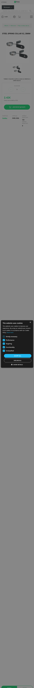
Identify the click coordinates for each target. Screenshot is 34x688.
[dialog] (17, 344)
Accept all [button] (17, 356)
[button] (17, 364)
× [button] (30, 322)
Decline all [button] (17, 360)
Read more (10, 332)
